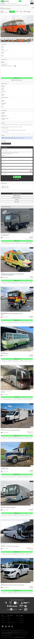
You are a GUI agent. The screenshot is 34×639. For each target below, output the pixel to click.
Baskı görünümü (17, 195)
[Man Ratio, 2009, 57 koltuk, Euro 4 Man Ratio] (17, 377)
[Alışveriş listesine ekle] (31, 7)
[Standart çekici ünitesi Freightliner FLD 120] (17, 454)
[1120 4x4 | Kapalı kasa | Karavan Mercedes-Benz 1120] (17, 220)
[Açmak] (17, 245)
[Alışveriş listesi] (30, 1)
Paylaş (17, 199)
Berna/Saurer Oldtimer (4, 50)
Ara (32, 3)
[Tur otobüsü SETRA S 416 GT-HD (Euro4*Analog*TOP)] (17, 493)
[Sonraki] (32, 28)
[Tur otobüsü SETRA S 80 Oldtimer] (17, 339)
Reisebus (2, 47)
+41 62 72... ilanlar (6, 186)
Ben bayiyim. (5, 173)
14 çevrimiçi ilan (3, 141)
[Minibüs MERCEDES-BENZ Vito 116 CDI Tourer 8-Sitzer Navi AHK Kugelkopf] (17, 570)
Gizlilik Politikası (17, 179)
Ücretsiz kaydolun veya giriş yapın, (9, 137)
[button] (8, 237)
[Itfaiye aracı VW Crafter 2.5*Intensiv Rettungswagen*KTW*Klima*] (17, 415)
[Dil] (31, 1)
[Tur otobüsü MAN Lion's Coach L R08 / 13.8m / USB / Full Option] (17, 531)
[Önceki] (1, 28)
